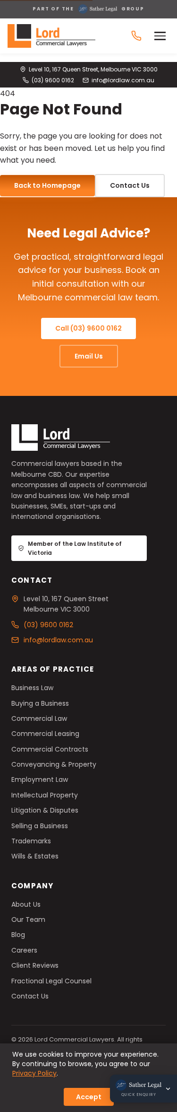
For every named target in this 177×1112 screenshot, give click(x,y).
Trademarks (31, 841)
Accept (88, 1097)
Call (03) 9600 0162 (88, 328)
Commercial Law (39, 718)
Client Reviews (35, 965)
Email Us (89, 356)
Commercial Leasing (45, 733)
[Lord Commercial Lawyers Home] (51, 36)
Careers (24, 950)
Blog (18, 934)
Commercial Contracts (49, 749)
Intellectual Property (44, 795)
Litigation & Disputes (44, 810)
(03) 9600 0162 (53, 80)
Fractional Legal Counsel (51, 981)
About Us (26, 904)
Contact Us (130, 185)
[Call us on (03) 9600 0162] (136, 36)
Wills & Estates (35, 856)
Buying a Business (40, 703)
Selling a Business (39, 826)
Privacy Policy (34, 1073)
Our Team (28, 919)
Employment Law (39, 779)
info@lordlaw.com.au (123, 80)
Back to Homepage (47, 185)
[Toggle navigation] (161, 36)
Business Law (32, 687)
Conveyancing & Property (53, 764)
